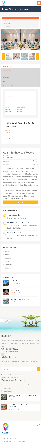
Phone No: (8, 107)
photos (6, 18)
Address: (7, 103)
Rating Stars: (9, 96)
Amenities (6, 74)
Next (37, 40)
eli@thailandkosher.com (11, 351)
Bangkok (7, 251)
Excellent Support (14, 232)
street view (7, 23)
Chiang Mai (8, 268)
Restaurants (26, 385)
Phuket (7, 261)
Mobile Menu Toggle (39, 3)
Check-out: (8, 136)
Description (7, 66)
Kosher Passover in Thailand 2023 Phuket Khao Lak (22, 395)
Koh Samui (8, 258)
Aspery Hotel (15, 290)
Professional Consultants (18, 222)
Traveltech (7, 442)
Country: (7, 98)
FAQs (5, 81)
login (20, 202)
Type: (6, 94)
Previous (4, 40)
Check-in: (7, 130)
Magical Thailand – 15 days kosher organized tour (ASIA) (23, 405)
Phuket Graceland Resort (19, 281)
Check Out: (8, 111)
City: (6, 99)
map (5, 20)
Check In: (7, 109)
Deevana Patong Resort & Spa (20, 299)
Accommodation (14, 215)
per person (14, 400)
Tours (4, 385)
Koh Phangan (8, 264)
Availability (7, 70)
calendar (7, 26)
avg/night (16, 283)
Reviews (6, 77)
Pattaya (7, 254)
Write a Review (8, 85)
